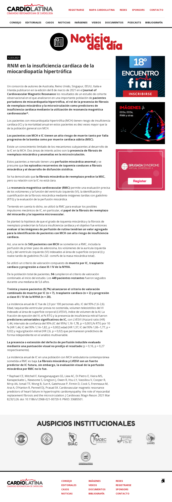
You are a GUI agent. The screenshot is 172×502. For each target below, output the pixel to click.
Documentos (114, 22)
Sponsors (138, 9)
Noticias (64, 22)
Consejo (15, 22)
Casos (50, 22)
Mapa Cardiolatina (102, 9)
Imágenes (81, 22)
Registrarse (76, 9)
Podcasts (134, 22)
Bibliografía (154, 22)
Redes (123, 9)
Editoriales (33, 22)
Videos (96, 22)
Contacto (156, 9)
